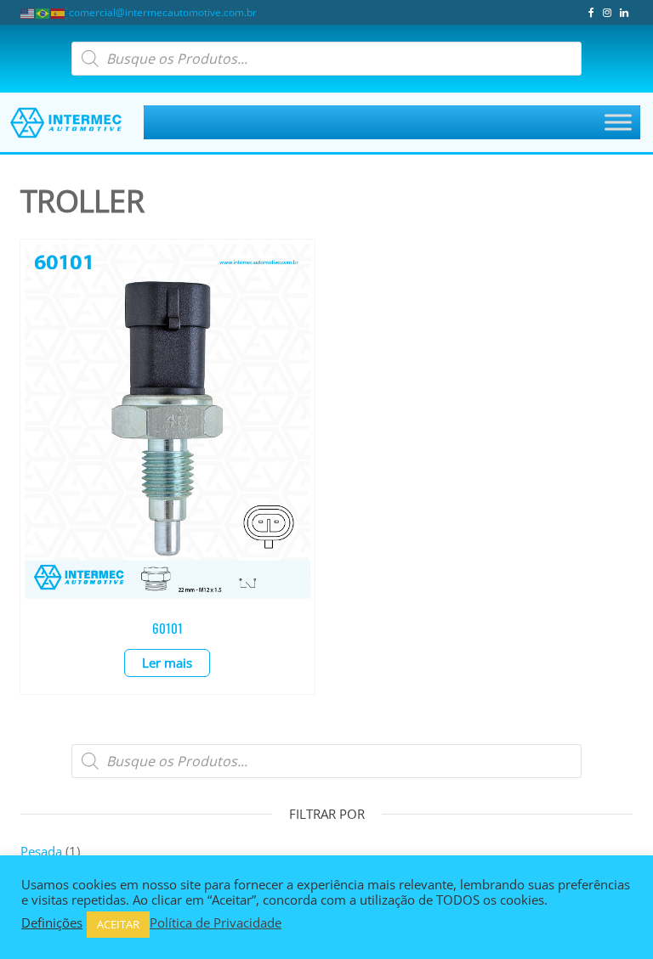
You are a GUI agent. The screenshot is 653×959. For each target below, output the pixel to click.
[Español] (58, 12)
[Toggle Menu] (618, 123)
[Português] (43, 12)
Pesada (41, 851)
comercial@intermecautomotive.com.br (163, 12)
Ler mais (167, 662)
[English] (28, 12)
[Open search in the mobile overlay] (326, 59)
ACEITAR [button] (118, 924)
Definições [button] (51, 922)
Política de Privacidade (215, 922)
